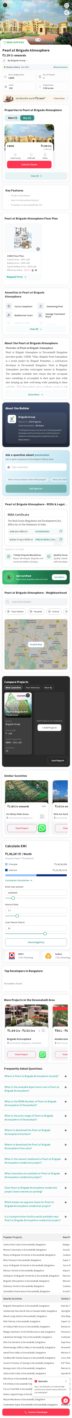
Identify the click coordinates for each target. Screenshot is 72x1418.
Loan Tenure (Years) (15, 922)
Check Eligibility (36, 942)
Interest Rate (11, 904)
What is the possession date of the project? (27, 479)
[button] (24, 270)
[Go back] (5, 5)
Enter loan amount (14, 886)
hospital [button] (38, 611)
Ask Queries (36, 488)
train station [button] (17, 611)
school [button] (55, 611)
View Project (22, 828)
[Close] (65, 1381)
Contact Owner (29, 164)
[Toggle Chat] (65, 1400)
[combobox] (38, 601)
